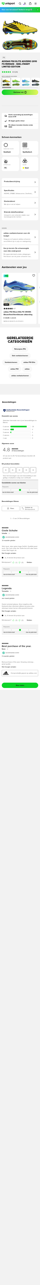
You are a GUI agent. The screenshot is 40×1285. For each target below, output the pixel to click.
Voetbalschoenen (11, 362)
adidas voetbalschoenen (20, 376)
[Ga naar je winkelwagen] (30, 3)
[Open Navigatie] (35, 3)
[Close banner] (37, 9)
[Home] (8, 3)
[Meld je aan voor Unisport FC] (25, 3)
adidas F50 (14, 369)
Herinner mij (18, 92)
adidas (27, 369)
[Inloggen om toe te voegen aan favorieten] (34, 275)
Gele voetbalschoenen (20, 355)
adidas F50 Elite (29, 362)
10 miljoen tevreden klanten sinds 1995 (20, 126)
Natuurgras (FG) (20, 349)
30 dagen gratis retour (16, 121)
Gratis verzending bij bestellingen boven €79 (20, 116)
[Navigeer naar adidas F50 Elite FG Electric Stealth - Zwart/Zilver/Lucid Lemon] (35, 82)
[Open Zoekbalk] (20, 3)
